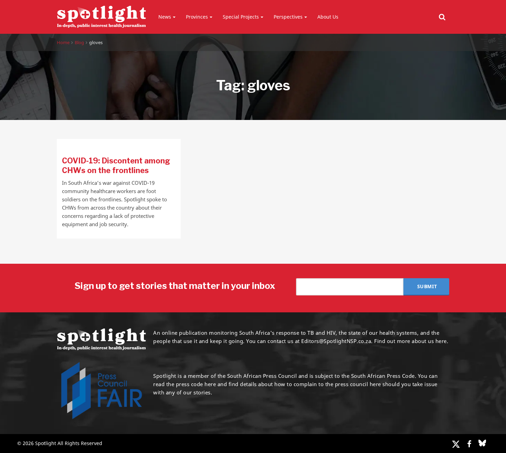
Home (63, 42)
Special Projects (241, 16)
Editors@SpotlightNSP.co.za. (337, 341)
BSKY (482, 443)
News (164, 16)
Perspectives (288, 16)
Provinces (197, 16)
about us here (429, 341)
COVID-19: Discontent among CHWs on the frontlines (116, 165)
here (210, 384)
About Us (327, 16)
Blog (79, 42)
